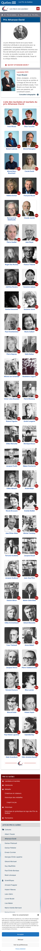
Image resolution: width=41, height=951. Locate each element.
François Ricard (29, 195)
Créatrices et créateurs (13, 793)
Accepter (20, 934)
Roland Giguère (11, 421)
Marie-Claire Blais (29, 600)
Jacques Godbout (11, 578)
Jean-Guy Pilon (29, 578)
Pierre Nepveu (12, 354)
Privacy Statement (20, 948)
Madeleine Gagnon (29, 376)
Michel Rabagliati (29, 149)
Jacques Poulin (11, 466)
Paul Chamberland (11, 332)
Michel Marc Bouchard (11, 172)
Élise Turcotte (29, 126)
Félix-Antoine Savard (29, 757)
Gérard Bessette (29, 623)
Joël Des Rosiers (12, 287)
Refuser (20, 939)
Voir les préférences (21, 945)
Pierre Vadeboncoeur (29, 667)
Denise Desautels (11, 309)
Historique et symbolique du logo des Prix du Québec (21, 812)
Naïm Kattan (29, 354)
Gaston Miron (12, 600)
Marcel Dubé (11, 712)
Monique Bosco (29, 444)
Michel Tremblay (29, 533)
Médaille (8, 789)
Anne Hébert (29, 645)
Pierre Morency (29, 399)
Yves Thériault (11, 645)
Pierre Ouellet (11, 242)
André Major (29, 488)
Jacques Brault (29, 556)
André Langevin (29, 421)
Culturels (25, 15)
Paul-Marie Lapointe (11, 735)
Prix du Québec (11, 15)
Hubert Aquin (29, 712)
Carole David (29, 171)
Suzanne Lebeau (29, 287)
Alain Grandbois (12, 757)
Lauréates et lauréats (12, 781)
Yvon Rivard (11, 126)
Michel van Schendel (11, 376)
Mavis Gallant (29, 332)
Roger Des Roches (11, 264)
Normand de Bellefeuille (11, 219)
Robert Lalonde (11, 149)
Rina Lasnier (29, 690)
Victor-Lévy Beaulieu (11, 399)
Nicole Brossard (11, 511)
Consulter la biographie (27, 94)
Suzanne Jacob (29, 309)
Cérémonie (9, 785)
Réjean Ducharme (29, 466)
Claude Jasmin (29, 218)
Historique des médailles (14, 797)
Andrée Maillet (29, 511)
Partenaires (9, 818)
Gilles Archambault (12, 623)
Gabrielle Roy (29, 735)
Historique (8, 807)
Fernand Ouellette (11, 556)
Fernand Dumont (12, 690)
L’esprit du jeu (12, 802)
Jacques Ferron (11, 667)
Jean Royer (29, 242)
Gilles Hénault (12, 488)
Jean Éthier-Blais (11, 533)
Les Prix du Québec (26, 2)
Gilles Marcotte (11, 444)
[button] (38, 915)
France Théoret (29, 264)
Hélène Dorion (11, 195)
